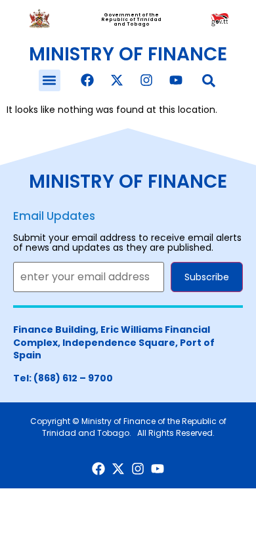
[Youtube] (176, 80)
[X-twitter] (117, 80)
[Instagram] (146, 80)
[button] (49, 80)
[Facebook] (87, 80)
